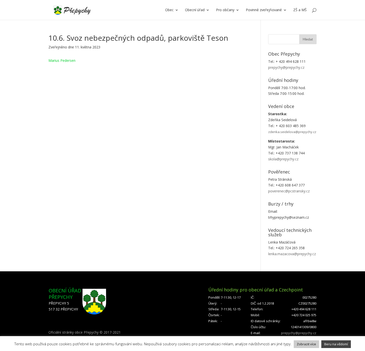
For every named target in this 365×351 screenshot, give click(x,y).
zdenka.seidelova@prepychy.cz (292, 132)
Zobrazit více (306, 344)
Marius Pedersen (61, 60)
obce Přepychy (87, 332)
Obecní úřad (195, 10)
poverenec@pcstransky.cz (289, 191)
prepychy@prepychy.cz (286, 67)
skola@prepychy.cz (283, 159)
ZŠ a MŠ (300, 10)
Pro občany (225, 10)
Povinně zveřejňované (264, 10)
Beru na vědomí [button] (336, 344)
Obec (169, 10)
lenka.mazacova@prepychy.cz (292, 253)
